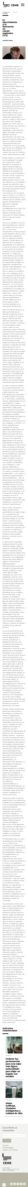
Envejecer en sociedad (6, 13)
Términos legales (7, 1147)
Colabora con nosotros (10, 1150)
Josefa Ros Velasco (7, 40)
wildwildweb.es (11, 1170)
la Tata (4, 234)
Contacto (5, 1145)
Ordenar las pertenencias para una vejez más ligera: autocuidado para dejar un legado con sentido (13, 1067)
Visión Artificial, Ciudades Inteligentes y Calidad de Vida (14, 1108)
